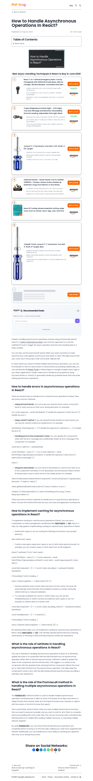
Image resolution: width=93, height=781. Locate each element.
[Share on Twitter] (37, 749)
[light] (80, 5)
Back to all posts (20, 12)
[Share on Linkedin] (41, 749)
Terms (44, 777)
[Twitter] (80, 777)
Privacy (50, 777)
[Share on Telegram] (44, 749)
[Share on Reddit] (51, 749)
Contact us (74, 777)
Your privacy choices (61, 777)
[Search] (76, 5)
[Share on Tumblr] (55, 749)
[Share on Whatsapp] (48, 749)
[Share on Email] (59, 749)
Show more (19, 43)
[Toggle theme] (78, 310)
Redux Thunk (33, 369)
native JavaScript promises (31, 342)
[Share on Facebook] (33, 749)
